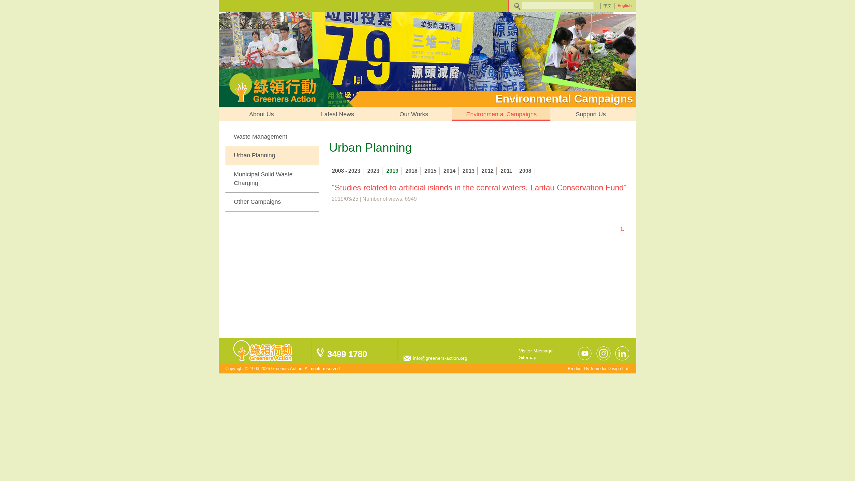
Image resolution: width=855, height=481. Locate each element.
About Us (261, 114)
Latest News (337, 114)
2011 (506, 171)
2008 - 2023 (346, 171)
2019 (392, 171)
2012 (488, 171)
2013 (469, 171)
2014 (450, 171)
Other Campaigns (257, 201)
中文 (608, 5)
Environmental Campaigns (501, 114)
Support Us (591, 114)
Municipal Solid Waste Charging (263, 178)
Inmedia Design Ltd (609, 368)
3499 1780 (347, 354)
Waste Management (260, 136)
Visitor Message (536, 350)
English (625, 5)
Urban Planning (254, 155)
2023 (373, 171)
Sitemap (527, 357)
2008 (525, 171)
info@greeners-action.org (440, 358)
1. (622, 229)
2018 (411, 171)
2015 (430, 171)
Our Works (413, 114)
